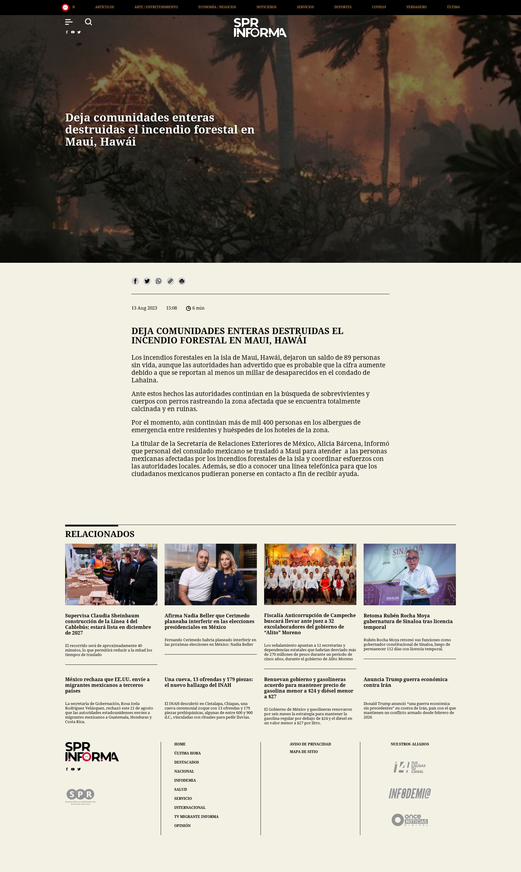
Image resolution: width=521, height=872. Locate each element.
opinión (182, 825)
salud (180, 789)
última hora (187, 753)
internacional (190, 807)
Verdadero (281, 7)
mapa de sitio (304, 751)
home (180, 744)
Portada (363, 7)
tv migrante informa (196, 816)
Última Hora (323, 7)
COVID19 (243, 7)
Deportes (207, 7)
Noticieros (131, 7)
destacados (186, 762)
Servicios (169, 7)
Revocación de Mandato (414, 7)
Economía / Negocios (81, 7)
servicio (183, 798)
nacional (184, 771)
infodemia (185, 780)
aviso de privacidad (310, 744)
